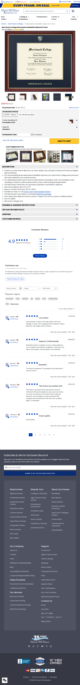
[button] (77, 1)
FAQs (43, 575)
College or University (39, 493)
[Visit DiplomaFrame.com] (7, 1)
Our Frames (74, 18)
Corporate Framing (17, 601)
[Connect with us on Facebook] (29, 646)
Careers (13, 554)
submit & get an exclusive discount (40, 473)
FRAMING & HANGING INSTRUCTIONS (18, 205)
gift (32, 299)
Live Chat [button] (44, 609)
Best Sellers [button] (3, 18)
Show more (14, 304)
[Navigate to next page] (54, 434)
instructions (9, 299)
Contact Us (45, 550)
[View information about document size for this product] (24, 107)
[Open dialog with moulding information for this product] (16, 120)
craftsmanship (52, 299)
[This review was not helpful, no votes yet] (72, 332)
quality (38, 299)
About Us (13, 550)
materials (25, 299)
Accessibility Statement (19, 571)
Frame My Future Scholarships (22, 584)
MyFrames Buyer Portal (50, 597)
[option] (10, 115)
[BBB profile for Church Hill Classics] (24, 661)
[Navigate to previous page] (26, 434)
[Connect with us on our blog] (51, 646)
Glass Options (57, 502)
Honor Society (36, 519)
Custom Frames (16, 513)
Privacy (26, 677)
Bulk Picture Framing (18, 609)
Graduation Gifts (37, 528)
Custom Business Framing (20, 605)
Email (43, 605)
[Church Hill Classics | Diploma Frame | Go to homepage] (10, 11)
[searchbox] (12, 288)
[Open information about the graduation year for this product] (32, 134)
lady (7, 304)
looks (44, 299)
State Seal (35, 515)
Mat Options (56, 498)
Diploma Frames (16, 493)
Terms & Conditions (39, 677)
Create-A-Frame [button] (55, 18)
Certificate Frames (17, 498)
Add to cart (64, 141)
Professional (41, 17)
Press (12, 559)
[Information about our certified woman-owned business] (56, 661)
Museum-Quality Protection (58, 507)
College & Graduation (23, 18)
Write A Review (40, 256)
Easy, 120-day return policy (13, 140)
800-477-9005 (47, 613)
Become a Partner (17, 596)
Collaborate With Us (18, 588)
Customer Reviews (11, 219)
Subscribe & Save (48, 580)
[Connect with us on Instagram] (38, 646)
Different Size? (74, 108)
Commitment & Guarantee (58, 524)
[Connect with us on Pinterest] (46, 646)
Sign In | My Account (49, 554)
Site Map (53, 677)
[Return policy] (40, 661)
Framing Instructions (49, 571)
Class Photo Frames (18, 521)
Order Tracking (47, 559)
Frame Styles (57, 519)
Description (8, 166)
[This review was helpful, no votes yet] (69, 332)
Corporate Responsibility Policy (22, 575)
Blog (11, 567)
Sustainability (57, 530)
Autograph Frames (17, 525)
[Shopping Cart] (73, 11)
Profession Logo (37, 511)
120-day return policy (13, 209)
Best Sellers (14, 538)
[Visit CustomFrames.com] (35, 1)
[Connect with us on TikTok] (33, 646)
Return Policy (46, 567)
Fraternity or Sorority (39, 523)
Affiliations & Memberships (20, 563)
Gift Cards (14, 534)
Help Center (46, 621)
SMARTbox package (43, 194)
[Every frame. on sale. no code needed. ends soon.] (40, 5)
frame (18, 299)
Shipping (6, 214)
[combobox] (31, 288)
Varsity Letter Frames (18, 517)
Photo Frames (15, 529)
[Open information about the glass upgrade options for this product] (8, 127)
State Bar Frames (17, 508)
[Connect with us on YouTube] (42, 646)
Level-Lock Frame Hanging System (37, 192)
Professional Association (35, 505)
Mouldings (56, 493)
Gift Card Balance (48, 588)
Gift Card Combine (48, 592)
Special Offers (46, 584)
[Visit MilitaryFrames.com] (21, 1)
